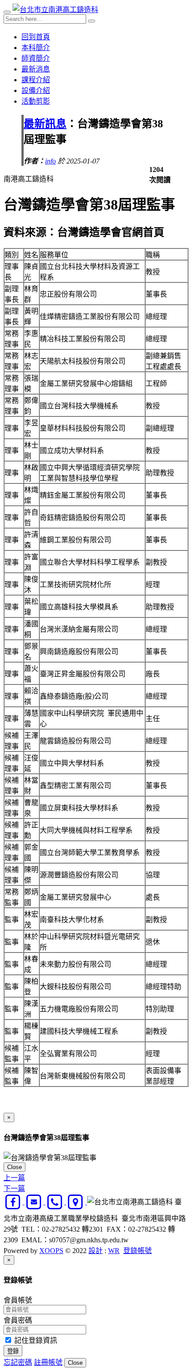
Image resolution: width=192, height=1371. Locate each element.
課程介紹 (35, 80)
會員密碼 (18, 1320)
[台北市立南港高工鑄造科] (55, 9)
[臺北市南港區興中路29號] (76, 1202)
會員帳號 (18, 1300)
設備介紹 (35, 90)
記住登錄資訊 (35, 1340)
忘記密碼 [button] (18, 1362)
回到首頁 (35, 37)
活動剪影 (35, 101)
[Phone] (55, 1202)
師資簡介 (35, 58)
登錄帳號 (137, 1250)
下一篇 (14, 1188)
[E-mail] (35, 1202)
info (50, 161)
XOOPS (51, 1250)
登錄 (13, 1351)
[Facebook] (14, 1202)
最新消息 (35, 69)
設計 (95, 1250)
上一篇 (14, 1178)
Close (14, 1167)
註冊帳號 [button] (48, 1362)
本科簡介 (35, 47)
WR (114, 1250)
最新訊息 (45, 124)
